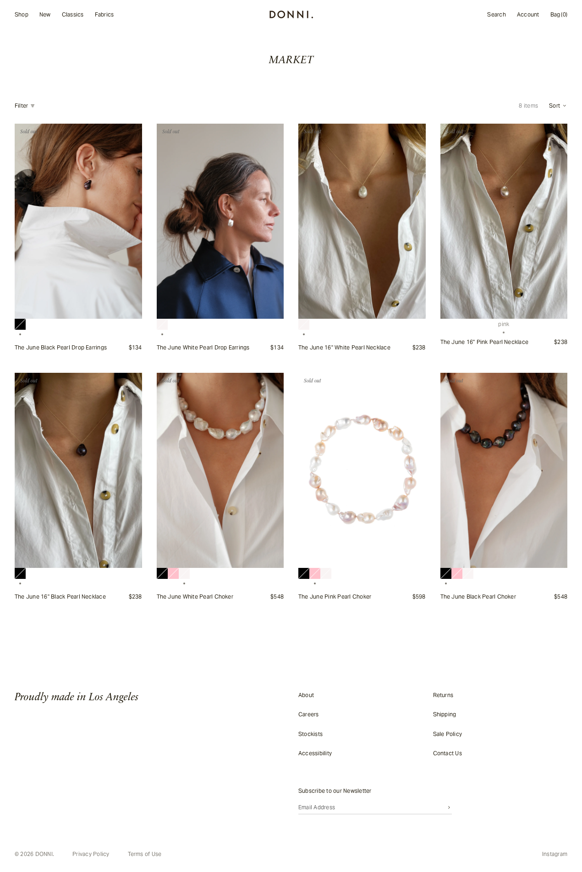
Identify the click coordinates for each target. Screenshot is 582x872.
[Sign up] (449, 807)
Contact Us (447, 753)
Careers (308, 714)
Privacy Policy (90, 854)
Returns (443, 695)
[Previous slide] (26, 221)
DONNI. (44, 853)
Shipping (444, 714)
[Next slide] (130, 221)
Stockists (310, 733)
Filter (21, 106)
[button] (558, 106)
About (306, 695)
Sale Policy (447, 733)
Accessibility (315, 753)
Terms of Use (145, 854)
